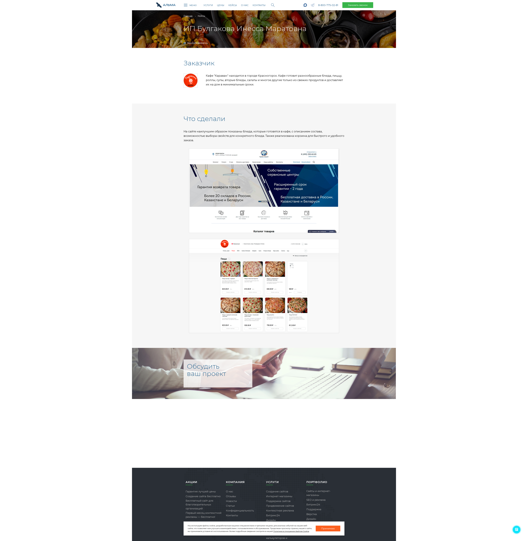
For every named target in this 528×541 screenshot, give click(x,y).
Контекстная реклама (280, 510)
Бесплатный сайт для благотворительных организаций (199, 504)
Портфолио (316, 482)
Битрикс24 (273, 515)
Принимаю (328, 528)
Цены (220, 5)
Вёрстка (311, 514)
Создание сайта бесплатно (203, 496)
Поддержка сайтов (278, 501)
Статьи (230, 505)
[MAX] (305, 5)
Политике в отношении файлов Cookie (291, 531)
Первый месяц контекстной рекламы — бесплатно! (203, 514)
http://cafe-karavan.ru (197, 43)
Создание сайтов (277, 491)
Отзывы (231, 496)
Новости (231, 501)
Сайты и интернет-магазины (318, 493)
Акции (191, 482)
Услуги (208, 5)
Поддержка (313, 509)
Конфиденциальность (240, 510)
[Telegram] (312, 5)
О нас (244, 5)
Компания (235, 482)
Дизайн (271, 520)
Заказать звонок (358, 5)
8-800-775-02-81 (328, 5)
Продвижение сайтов (280, 505)
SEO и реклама (316, 499)
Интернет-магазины (279, 496)
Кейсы (232, 5)
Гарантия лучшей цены (201, 491)
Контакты (259, 5)
